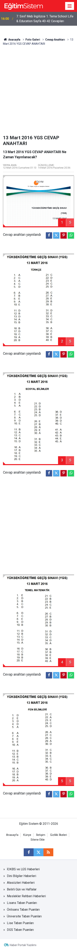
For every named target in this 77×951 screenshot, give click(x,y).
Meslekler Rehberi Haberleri (26, 896)
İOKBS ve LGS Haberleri (23, 869)
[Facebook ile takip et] (29, 852)
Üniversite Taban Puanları (24, 916)
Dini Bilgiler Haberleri (21, 876)
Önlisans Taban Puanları (23, 909)
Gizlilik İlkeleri (58, 835)
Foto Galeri (32, 39)
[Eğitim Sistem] (23, 6)
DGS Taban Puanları (20, 930)
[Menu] (69, 6)
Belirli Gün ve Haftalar (22, 889)
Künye (27, 835)
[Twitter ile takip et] (38, 852)
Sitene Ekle (38, 839)
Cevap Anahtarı (55, 39)
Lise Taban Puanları (20, 923)
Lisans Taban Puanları (22, 903)
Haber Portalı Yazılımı (23, 945)
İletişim (40, 835)
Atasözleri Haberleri (21, 883)
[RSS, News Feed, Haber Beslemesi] (48, 852)
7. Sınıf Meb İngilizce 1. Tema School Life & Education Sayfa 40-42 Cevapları (44, 18)
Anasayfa (14, 39)
